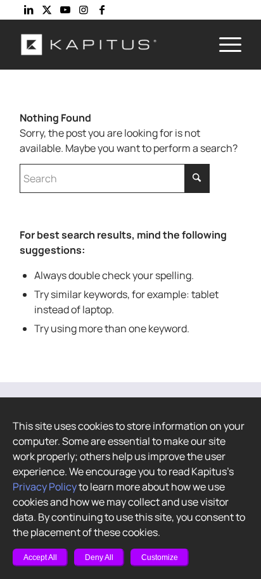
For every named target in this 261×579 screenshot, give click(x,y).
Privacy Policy (45, 487)
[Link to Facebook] (101, 9)
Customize (159, 557)
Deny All (99, 557)
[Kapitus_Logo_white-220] (108, 44)
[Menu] (224, 44)
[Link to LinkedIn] (28, 9)
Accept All (40, 557)
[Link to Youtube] (65, 9)
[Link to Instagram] (83, 9)
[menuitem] (224, 44)
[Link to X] (46, 9)
